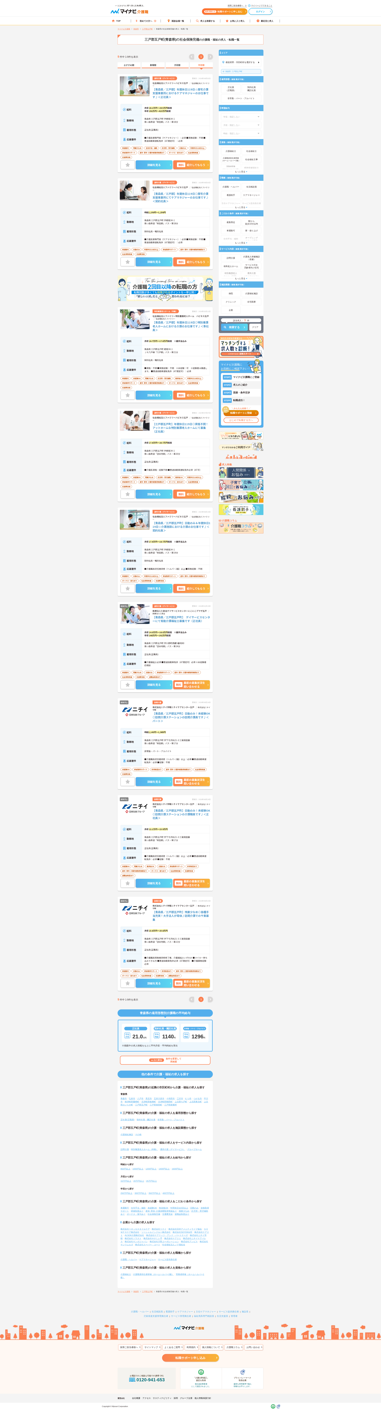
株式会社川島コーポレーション (164, 1241)
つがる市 (197, 1098)
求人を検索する (207, 21)
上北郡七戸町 (181, 1101)
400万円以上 (168, 1193)
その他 (138, 1134)
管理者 (234, 1316)
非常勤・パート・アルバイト (171, 1119)
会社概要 (136, 1398)
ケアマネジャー (185, 1311)
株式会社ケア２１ (172, 1238)
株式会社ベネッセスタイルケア (135, 1229)
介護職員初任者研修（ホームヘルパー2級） (153, 1274)
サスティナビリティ (162, 1398)
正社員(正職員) (128, 1119)
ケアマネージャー (147, 1259)
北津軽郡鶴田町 (165, 1101)
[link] (129, 65)
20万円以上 (138, 1181)
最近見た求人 (267, 21)
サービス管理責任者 (181, 1316)
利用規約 (191, 1347)
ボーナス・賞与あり (136, 1214)
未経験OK (152, 1208)
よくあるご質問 (172, 1347)
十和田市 (170, 1098)
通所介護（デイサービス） (172, 1149)
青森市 (124, 1098)
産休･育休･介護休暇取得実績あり (161, 1211)
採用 (176, 1398)
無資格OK (163, 1208)
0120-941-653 (150, 1379)
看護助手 (170, 1311)
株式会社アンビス (189, 1241)
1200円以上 (151, 1169)
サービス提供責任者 (167, 1259)
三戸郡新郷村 (170, 1105)
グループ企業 (186, 1398)
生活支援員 (222, 1316)
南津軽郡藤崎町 (132, 1101)
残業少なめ (184, 1211)
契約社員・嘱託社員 (146, 1119)
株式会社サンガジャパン (136, 1241)
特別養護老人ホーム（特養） (144, 1149)
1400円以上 (164, 1169)
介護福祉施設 (127, 1134)
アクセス (146, 1398)
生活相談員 (157, 1311)
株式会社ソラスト (133, 1238)
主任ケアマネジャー (206, 1311)
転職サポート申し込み (190, 1357)
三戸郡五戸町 (233, 71)
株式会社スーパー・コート (147, 1244)
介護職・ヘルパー (129, 1259)
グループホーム (194, 1149)
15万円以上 (126, 1181)
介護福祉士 (126, 1274)
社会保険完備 (154, 1214)
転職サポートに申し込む (223, 11)
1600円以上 (177, 1169)
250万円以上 (126, 1193)
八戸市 (140, 1098)
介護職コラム (233, 1347)
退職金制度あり (182, 1214)
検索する (234, 327)
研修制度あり (137, 1211)
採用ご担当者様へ (129, 1347)
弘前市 (132, 1098)
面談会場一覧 (178, 21)
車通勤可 (125, 1208)
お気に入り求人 (237, 21)
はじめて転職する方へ (241, 420)
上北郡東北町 (195, 1101)
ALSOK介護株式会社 (134, 1235)
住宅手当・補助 (138, 1208)
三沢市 (180, 1098)
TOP (118, 21)
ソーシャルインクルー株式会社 (156, 1232)
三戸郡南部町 (156, 1105)
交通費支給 (167, 1214)
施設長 (245, 1311)
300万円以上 (140, 1193)
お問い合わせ (253, 1347)
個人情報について (211, 1347)
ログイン (260, 11)
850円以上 (125, 1169)
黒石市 (149, 1098)
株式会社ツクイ (159, 1229)
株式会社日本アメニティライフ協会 (185, 1229)
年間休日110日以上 (179, 1208)
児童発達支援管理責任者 (156, 1316)
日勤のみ (194, 1208)
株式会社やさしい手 (152, 1238)
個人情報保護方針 (203, 1398)
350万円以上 (154, 1193)
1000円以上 (137, 1169)
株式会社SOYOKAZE (182, 1232)
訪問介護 (125, 1149)
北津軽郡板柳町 (148, 1101)
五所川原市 (159, 1098)
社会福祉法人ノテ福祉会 (173, 1244)
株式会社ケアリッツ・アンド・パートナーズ (167, 1235)
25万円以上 (151, 1181)
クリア (255, 327)
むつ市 (188, 1098)
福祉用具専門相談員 (204, 1316)
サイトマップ (151, 1347)
